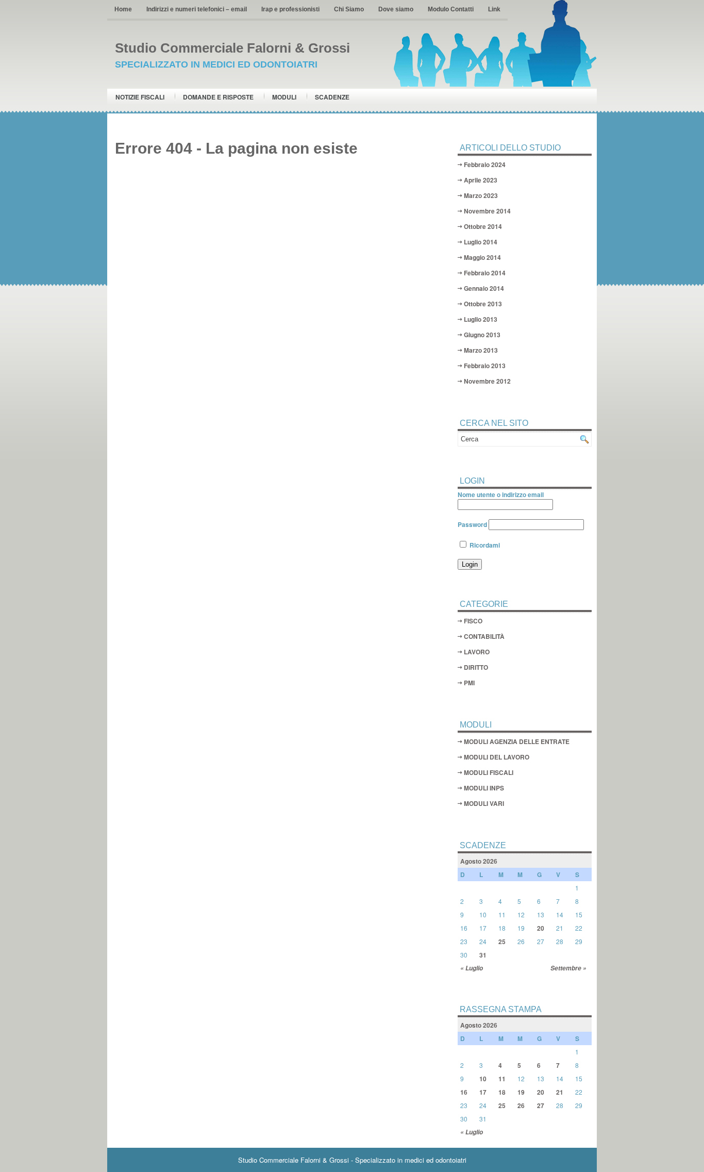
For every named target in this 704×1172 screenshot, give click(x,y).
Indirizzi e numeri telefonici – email (196, 9)
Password (472, 524)
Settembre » (568, 968)
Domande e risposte (218, 97)
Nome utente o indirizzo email (501, 494)
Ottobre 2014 (483, 226)
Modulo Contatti (451, 9)
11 (502, 1078)
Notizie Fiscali (139, 97)
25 (502, 941)
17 (483, 1092)
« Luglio (471, 968)
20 (540, 928)
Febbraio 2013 (485, 365)
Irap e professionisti (290, 9)
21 (559, 1092)
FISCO (473, 620)
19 (521, 1092)
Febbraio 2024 (485, 164)
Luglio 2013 (480, 319)
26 (521, 1105)
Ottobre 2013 (483, 303)
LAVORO (477, 651)
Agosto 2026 (478, 861)
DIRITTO (476, 667)
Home (123, 9)
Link (494, 9)
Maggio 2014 (482, 257)
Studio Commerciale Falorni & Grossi (232, 48)
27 (540, 1105)
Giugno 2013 (482, 334)
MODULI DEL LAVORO (496, 757)
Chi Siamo (349, 9)
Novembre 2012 (487, 381)
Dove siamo (395, 9)
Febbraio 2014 (485, 272)
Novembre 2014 (487, 211)
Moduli (284, 97)
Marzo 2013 (481, 350)
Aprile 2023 (480, 180)
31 (483, 955)
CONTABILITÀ (484, 636)
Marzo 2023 (481, 195)
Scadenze (332, 97)
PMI (469, 682)
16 (463, 1092)
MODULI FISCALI (488, 772)
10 (483, 1078)
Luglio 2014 (480, 241)
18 (502, 1092)
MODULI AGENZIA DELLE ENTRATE (516, 741)
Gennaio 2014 (484, 288)
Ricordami (484, 545)
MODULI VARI (484, 803)
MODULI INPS (484, 788)
